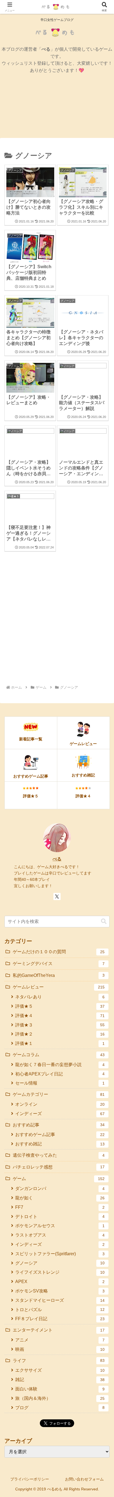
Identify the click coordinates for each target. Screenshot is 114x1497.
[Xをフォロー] (57, 896)
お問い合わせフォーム (84, 1479)
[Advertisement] (57, 621)
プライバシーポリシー (29, 1479)
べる (57, 859)
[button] (104, 921)
